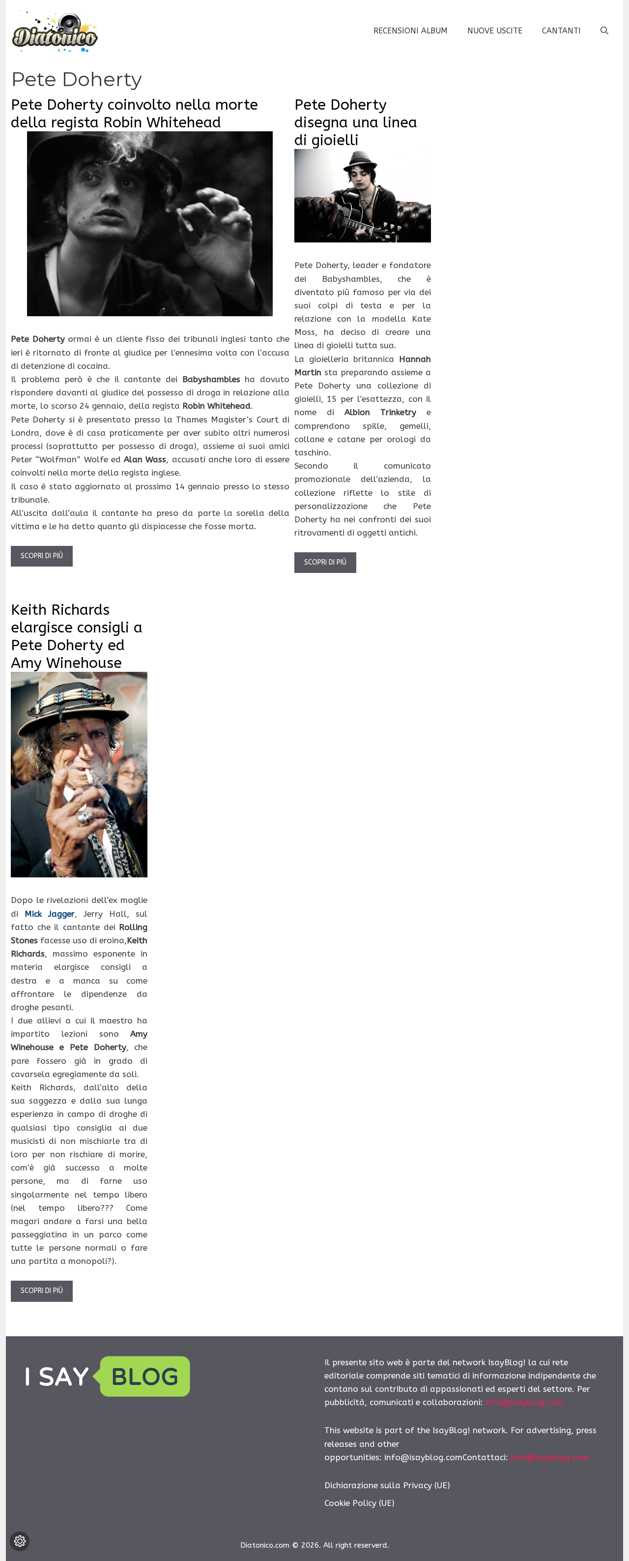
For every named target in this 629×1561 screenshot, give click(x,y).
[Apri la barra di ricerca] (604, 31)
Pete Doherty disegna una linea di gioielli (355, 122)
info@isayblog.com (525, 1402)
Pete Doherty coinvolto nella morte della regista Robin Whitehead (134, 113)
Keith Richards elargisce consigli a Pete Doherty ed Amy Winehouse (77, 636)
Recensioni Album (410, 30)
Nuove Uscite (494, 30)
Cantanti (561, 30)
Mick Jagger (50, 914)
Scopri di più (42, 556)
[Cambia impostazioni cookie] (19, 1541)
